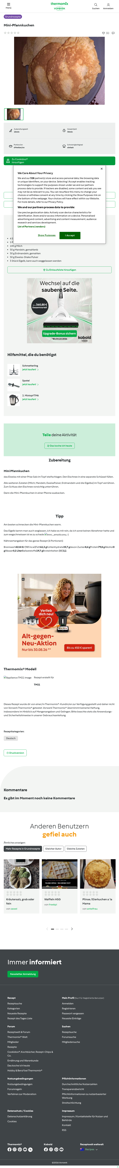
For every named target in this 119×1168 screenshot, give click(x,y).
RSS (64, 1130)
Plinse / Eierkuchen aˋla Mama (97, 901)
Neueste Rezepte (17, 1013)
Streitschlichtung (71, 1102)
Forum (11, 1026)
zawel (14, 908)
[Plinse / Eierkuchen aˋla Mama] (98, 874)
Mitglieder (13, 1041)
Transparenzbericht (73, 1089)
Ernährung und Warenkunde (22, 1060)
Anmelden (67, 1003)
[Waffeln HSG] (59, 874)
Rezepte (12, 1046)
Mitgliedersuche (71, 1041)
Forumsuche (69, 1037)
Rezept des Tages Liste (19, 1018)
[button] (8, 6)
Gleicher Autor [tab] (53, 848)
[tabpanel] (59, 895)
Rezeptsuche (14, 1003)
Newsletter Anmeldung (23, 974)
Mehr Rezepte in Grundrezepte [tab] (23, 848)
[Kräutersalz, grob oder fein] (21, 874)
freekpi (53, 904)
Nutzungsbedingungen (19, 1084)
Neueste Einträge (71, 1018)
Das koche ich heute (18, 1065)
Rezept (11, 997)
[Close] (101, 168)
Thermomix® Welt (17, 1037)
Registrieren (68, 1008)
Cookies (12, 1121)
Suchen (66, 1026)
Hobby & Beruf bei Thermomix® (24, 1070)
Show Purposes (47, 235)
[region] (59, 204)
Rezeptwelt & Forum (18, 1032)
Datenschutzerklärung (19, 1116)
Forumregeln (14, 1089)
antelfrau (92, 908)
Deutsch (10, 738)
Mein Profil (83, 997)
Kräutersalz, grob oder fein (20, 901)
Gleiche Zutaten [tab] (76, 848)
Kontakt (66, 1125)
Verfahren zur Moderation (21, 1094)
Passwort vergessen (73, 1013)
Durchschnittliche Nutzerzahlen (79, 1084)
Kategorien (13, 1008)
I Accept (70, 235)
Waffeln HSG (52, 899)
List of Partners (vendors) (31, 226)
